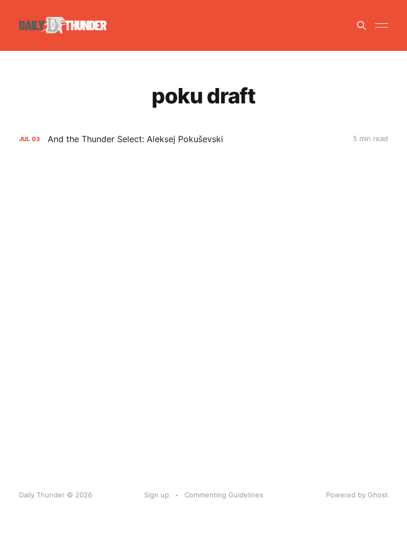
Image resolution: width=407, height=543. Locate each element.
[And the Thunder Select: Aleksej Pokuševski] (203, 139)
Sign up (156, 495)
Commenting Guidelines (223, 495)
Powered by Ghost (357, 495)
